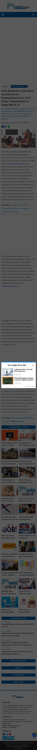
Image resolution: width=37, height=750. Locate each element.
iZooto (33, 386)
